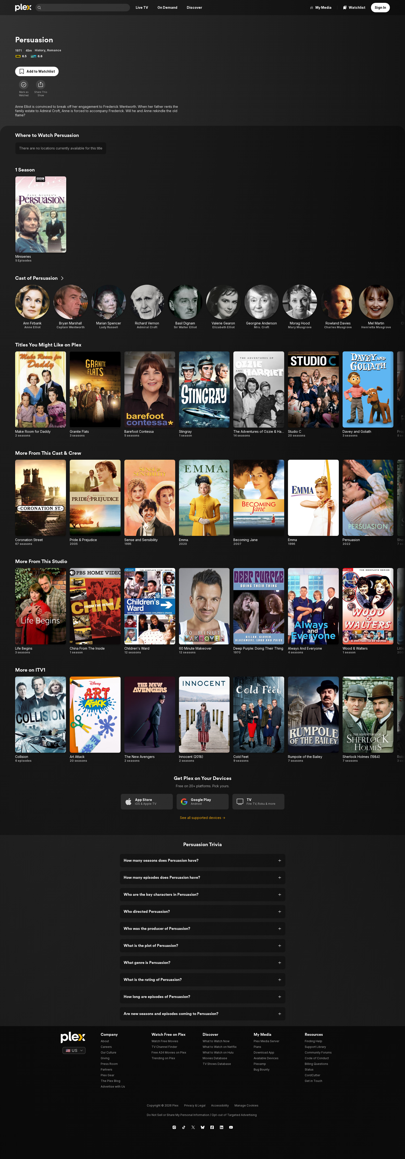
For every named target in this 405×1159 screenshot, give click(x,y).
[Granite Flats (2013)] (95, 394)
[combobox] (86, 7)
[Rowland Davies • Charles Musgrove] (338, 307)
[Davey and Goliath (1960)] (368, 394)
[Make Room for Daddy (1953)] (40, 394)
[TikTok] (183, 1127)
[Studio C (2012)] (313, 394)
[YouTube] (231, 1127)
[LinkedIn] (221, 1127)
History (40, 50)
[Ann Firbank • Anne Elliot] (32, 307)
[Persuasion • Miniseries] (40, 219)
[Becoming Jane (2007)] (258, 503)
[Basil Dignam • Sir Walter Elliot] (185, 307)
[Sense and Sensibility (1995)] (149, 503)
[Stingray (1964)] (204, 394)
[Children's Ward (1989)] (149, 611)
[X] (193, 1127)
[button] (40, 88)
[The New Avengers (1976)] (149, 720)
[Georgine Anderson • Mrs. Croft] (261, 307)
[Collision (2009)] (40, 720)
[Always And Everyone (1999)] (313, 611)
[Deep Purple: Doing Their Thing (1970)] (258, 611)
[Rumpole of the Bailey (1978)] (313, 720)
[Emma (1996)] (313, 503)
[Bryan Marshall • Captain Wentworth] (70, 307)
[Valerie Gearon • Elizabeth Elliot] (223, 307)
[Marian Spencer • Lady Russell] (108, 307)
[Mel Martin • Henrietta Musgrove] (376, 307)
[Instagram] (174, 1127)
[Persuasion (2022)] (368, 503)
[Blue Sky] (202, 1127)
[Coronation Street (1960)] (40, 503)
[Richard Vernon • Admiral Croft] (147, 307)
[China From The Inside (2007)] (95, 611)
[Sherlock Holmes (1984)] (368, 720)
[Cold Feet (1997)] (258, 720)
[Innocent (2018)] (204, 720)
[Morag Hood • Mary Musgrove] (300, 307)
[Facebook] (212, 1127)
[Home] (23, 7)
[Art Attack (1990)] (95, 720)
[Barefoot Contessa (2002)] (149, 394)
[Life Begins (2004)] (40, 611)
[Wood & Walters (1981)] (368, 611)
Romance (54, 50)
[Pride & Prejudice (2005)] (95, 503)
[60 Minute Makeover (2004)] (204, 611)
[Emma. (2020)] (204, 503)
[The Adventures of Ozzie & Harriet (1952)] (258, 394)
